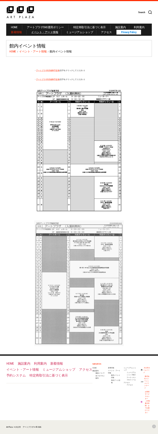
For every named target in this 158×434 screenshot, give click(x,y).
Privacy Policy (128, 32)
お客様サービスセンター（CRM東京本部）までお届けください (147, 402)
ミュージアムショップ (79, 32)
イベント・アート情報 (44, 32)
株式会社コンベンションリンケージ (146, 382)
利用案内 (139, 27)
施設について (100, 373)
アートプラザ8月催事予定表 (47, 70)
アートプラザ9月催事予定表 (47, 79)
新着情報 (16, 32)
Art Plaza (9, 427)
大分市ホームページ (146, 370)
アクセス (106, 32)
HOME (14, 27)
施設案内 (120, 27)
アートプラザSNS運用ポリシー (45, 27)
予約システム (16, 375)
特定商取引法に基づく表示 (89, 27)
